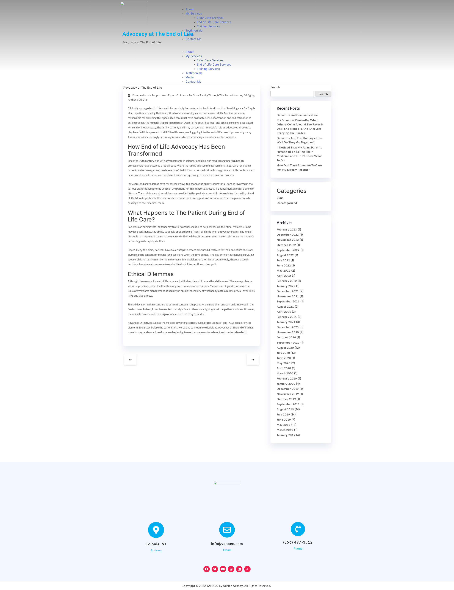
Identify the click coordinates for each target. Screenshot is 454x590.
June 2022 (284, 265)
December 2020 (288, 327)
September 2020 (288, 342)
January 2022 (286, 286)
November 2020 (288, 332)
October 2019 (286, 399)
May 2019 (283, 424)
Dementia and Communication (297, 115)
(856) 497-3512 (298, 542)
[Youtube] (223, 569)
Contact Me (193, 39)
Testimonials (194, 30)
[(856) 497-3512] (298, 529)
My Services (194, 13)
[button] (251, 47)
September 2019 (288, 404)
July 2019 (283, 414)
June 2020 (284, 357)
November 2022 (288, 239)
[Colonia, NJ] (156, 530)
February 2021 (287, 316)
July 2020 (283, 352)
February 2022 (287, 280)
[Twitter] (215, 569)
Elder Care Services (210, 17)
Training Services (208, 26)
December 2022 (288, 234)
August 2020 (285, 347)
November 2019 (288, 393)
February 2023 (287, 229)
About (190, 9)
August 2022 (285, 255)
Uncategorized (287, 202)
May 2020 (283, 363)
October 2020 (286, 337)
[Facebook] (206, 569)
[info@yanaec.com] (227, 530)
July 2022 (283, 260)
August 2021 (285, 306)
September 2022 (288, 250)
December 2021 (288, 291)
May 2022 (283, 270)
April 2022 (284, 275)
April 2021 (284, 311)
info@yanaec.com (227, 543)
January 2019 (286, 435)
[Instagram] (231, 569)
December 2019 (288, 388)
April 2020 (284, 368)
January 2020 (286, 383)
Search (323, 94)
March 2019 (285, 429)
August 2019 (285, 409)
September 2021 (288, 301)
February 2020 (287, 378)
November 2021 (288, 296)
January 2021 (286, 322)
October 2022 (286, 244)
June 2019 (284, 419)
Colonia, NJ (156, 544)
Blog (280, 197)
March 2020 (285, 373)
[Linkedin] (239, 569)
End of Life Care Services (214, 22)
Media (190, 34)
